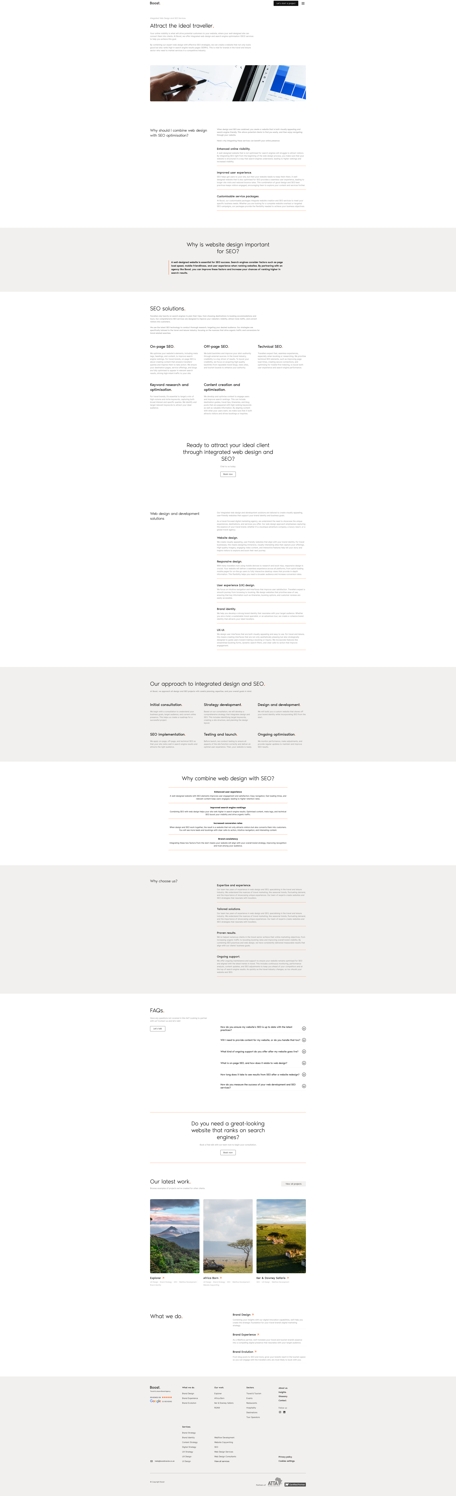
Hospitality (251, 1408)
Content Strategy (190, 1442)
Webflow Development (224, 1437)
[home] (156, 3)
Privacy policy (285, 1457)
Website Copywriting (223, 1442)
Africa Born (219, 1398)
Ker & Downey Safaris (223, 1403)
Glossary (283, 1396)
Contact (283, 1400)
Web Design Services (223, 1452)
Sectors (250, 1387)
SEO (216, 1447)
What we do (188, 1387)
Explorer (218, 1393)
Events (249, 1398)
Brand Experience (190, 1398)
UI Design (186, 1461)
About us (283, 1388)
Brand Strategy (189, 1433)
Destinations (251, 1412)
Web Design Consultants (225, 1456)
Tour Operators (253, 1417)
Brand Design (188, 1393)
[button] (303, 3)
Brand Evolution (189, 1403)
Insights (283, 1392)
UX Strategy (187, 1452)
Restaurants (251, 1403)
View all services (221, 1461)
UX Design (186, 1456)
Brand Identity (188, 1437)
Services (186, 1427)
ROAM (217, 1408)
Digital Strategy (189, 1447)
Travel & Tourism (253, 1393)
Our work (219, 1387)
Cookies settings (287, 1461)
